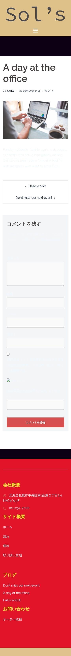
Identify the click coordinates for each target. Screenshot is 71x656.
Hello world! (37, 186)
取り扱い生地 (12, 555)
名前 (11, 294)
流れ (6, 536)
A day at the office (16, 593)
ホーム (7, 527)
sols (11, 90)
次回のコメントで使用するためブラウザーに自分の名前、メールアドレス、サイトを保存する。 (35, 365)
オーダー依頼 (12, 619)
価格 (6, 546)
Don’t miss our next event (34, 198)
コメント (14, 258)
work (49, 90)
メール (12, 314)
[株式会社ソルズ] (35, 13)
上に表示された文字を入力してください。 (34, 393)
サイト (11, 334)
